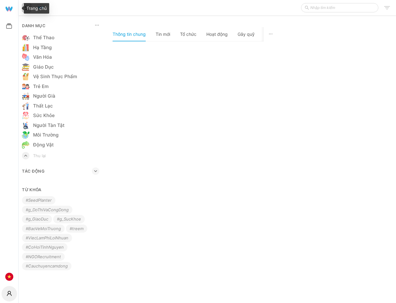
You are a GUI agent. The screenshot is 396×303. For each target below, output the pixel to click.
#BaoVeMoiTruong (43, 228)
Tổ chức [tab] (188, 34)
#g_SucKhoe (69, 219)
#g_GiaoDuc (37, 219)
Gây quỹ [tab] (246, 34)
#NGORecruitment (43, 256)
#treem (77, 228)
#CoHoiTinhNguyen (45, 247)
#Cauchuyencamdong (47, 265)
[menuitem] (9, 8)
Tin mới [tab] (163, 34)
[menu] (9, 142)
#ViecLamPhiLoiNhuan (47, 237)
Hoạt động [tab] (217, 34)
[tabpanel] (194, 171)
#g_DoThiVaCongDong (47, 209)
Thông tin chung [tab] (129, 34)
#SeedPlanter (39, 200)
